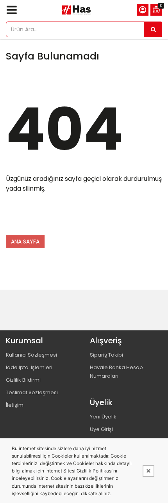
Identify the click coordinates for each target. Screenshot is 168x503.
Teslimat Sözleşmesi (32, 392)
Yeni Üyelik (103, 416)
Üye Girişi (101, 429)
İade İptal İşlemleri (29, 367)
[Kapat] (148, 471)
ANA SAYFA (25, 241)
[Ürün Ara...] (153, 29)
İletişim (14, 405)
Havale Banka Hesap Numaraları (116, 372)
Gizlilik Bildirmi (23, 380)
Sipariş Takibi (106, 355)
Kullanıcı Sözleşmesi (31, 355)
